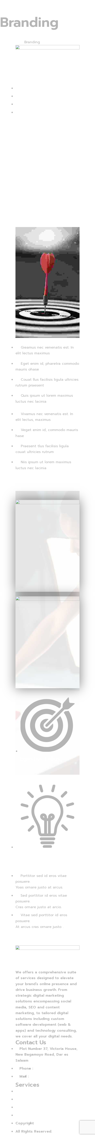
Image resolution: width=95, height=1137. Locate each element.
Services (17, 42)
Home (5, 42)
